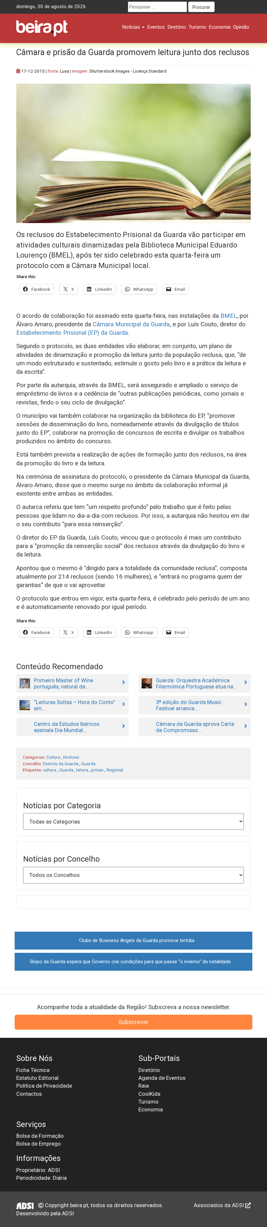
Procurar (201, 7)
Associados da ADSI (219, 1205)
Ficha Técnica (32, 1070)
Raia (143, 1085)
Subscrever (133, 1022)
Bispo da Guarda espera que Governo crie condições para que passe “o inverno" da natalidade (130, 962)
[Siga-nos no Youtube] (233, 7)
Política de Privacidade (44, 1085)
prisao (97, 769)
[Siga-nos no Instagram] (245, 7)
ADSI (68, 1213)
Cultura (53, 757)
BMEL (228, 315)
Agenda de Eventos (162, 1078)
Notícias (131, 27)
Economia (220, 27)
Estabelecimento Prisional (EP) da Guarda (72, 332)
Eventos (156, 27)
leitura (82, 769)
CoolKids (149, 1094)
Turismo (197, 27)
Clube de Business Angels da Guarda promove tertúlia (136, 940)
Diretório (176, 27)
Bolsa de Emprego (38, 1143)
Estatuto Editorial (37, 1078)
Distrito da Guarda (60, 763)
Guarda (88, 763)
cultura (49, 769)
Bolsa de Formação (40, 1136)
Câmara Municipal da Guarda (131, 324)
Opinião (241, 27)
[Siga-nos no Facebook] (221, 7)
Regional (114, 769)
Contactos (29, 1094)
